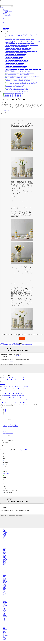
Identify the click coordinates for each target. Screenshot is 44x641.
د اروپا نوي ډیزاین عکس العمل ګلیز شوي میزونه (16, 61)
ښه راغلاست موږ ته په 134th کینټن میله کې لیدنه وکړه (15, 421)
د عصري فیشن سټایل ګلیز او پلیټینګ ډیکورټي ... (12, 388)
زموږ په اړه (5, 10)
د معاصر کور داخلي (4, 450)
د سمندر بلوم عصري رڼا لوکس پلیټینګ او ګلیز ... (16, 46)
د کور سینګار (8, 14)
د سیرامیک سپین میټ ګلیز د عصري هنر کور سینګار (16, 89)
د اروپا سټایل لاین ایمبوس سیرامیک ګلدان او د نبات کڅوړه (19, 80)
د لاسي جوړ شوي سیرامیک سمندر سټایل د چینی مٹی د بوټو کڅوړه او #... (20, 83)
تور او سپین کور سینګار (25, 450)
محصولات (4, 13)
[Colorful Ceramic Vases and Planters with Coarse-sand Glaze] (12, 395)
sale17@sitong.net (6, 447)
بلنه (4, 422)
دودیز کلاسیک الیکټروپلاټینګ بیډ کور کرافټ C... (16, 52)
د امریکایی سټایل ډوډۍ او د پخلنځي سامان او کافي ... (17, 71)
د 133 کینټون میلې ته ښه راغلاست (10, 426)
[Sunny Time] (3, 381)
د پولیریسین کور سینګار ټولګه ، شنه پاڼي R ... (12, 379)
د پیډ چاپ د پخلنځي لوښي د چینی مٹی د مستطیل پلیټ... (17, 74)
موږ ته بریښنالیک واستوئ (6, 110)
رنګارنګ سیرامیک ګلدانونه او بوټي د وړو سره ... (13, 397)
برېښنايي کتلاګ (6, 18)
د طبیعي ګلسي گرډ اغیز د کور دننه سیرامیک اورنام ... (14, 402)
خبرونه (4, 17)
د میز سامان (8, 15)
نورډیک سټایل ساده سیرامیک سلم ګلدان (14, 86)
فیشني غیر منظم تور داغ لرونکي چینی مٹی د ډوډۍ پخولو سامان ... (20, 35)
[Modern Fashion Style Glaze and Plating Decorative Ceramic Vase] (14, 386)
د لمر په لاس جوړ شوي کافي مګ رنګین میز (14, 64)
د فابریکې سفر (8, 11)
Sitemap (21, 449)
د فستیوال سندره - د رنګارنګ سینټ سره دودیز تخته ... (17, 49)
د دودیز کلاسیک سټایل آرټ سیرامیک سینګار (15, 55)
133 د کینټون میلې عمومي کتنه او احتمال (12, 425)
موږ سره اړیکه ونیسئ (8, 19)
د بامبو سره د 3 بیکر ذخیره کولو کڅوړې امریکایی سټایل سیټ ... (19, 39)
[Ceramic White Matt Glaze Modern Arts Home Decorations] (12, 390)
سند (6, 12)
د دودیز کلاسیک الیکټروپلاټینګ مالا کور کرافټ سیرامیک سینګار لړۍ (16, 344)
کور (3, 9)
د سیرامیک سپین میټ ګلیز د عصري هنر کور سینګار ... (13, 393)
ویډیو (4, 16)
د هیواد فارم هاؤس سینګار (33, 449)
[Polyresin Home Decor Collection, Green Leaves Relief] (12, 377)
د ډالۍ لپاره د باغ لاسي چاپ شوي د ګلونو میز (15, 67)
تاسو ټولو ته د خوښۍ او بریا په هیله (13, 58)
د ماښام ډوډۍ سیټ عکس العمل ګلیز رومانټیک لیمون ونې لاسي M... (19, 43)
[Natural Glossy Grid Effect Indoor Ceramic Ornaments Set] (14, 399)
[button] (22, 338)
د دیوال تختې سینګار (14, 450)
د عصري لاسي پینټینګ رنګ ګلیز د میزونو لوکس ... (16, 77)
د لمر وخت (2, 384)
